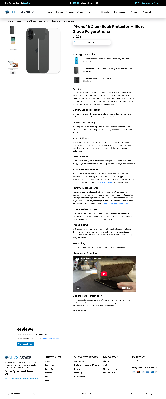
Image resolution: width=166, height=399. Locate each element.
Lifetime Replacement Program (116, 203)
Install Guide (50, 369)
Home (10, 21)
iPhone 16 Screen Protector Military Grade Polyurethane (106, 59)
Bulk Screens (79, 376)
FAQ (47, 380)
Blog (47, 376)
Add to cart (92, 42)
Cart (136, 12)
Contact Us (79, 361)
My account (121, 12)
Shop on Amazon (110, 373)
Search (148, 12)
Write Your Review (25, 344)
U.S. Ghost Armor (88, 394)
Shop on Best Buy (110, 369)
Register (117, 17)
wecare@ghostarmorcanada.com (21, 378)
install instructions (104, 182)
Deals (106, 12)
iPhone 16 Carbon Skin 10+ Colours (97, 78)
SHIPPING (75, 3)
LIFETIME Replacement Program (148, 3)
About (48, 361)
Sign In (106, 361)
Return (77, 369)
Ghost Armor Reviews (50, 338)
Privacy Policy (151, 394)
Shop (19, 21)
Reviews (48, 373)
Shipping (78, 373)
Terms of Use (136, 394)
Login (116, 14)
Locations (27, 3)
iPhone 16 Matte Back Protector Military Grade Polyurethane (107, 68)
